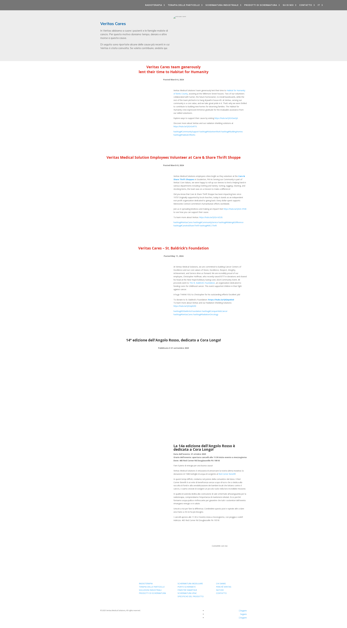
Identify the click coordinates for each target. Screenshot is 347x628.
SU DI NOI (288, 5)
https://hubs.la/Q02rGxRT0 (185, 126)
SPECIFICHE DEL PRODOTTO (191, 596)
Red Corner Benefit (226, 474)
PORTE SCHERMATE (187, 586)
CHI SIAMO (221, 583)
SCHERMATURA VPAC (187, 593)
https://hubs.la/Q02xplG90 (185, 306)
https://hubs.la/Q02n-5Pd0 (235, 209)
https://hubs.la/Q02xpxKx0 (221, 299)
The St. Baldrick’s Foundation (202, 283)
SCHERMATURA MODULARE (190, 583)
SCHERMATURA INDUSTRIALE (222, 5)
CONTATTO (305, 5)
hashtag (183, 222)
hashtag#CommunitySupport (186, 131)
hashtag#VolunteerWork (210, 131)
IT (319, 5)
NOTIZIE (220, 590)
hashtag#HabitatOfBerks (184, 135)
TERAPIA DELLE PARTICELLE (184, 5)
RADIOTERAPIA (153, 5)
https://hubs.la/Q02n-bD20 (210, 217)
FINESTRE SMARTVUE (187, 590)
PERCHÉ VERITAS (223, 586)
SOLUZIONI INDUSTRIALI (150, 590)
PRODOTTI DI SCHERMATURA (260, 5)
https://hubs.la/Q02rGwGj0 (226, 118)
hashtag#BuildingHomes (232, 131)
